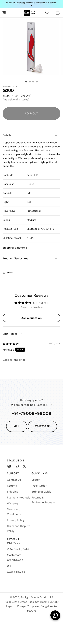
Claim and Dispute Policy (18, 528)
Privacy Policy (15, 520)
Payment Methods (18, 497)
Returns (12, 485)
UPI (9, 566)
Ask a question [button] (31, 318)
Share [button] (10, 272)
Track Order (39, 485)
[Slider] (26, 81)
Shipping (12, 491)
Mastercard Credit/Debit (15, 557)
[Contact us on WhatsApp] (55, 615)
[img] (11, 344)
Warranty (13, 503)
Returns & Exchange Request (43, 500)
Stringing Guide (41, 491)
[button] (4, 12)
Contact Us (14, 480)
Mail (16, 426)
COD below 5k (16, 572)
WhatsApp (42, 426)
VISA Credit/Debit (18, 549)
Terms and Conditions (14, 512)
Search (35, 480)
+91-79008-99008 (31, 413)
